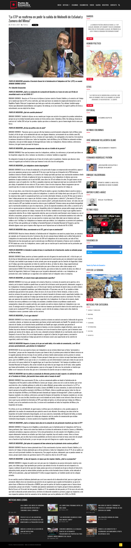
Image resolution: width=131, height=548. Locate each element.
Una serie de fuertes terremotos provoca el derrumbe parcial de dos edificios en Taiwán (110, 507)
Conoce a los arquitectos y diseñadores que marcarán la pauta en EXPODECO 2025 (110, 531)
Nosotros (105, 5)
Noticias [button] (66, 5)
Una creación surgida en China (108, 517)
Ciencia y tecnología (94, 310)
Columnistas (84, 5)
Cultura (90, 331)
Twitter (90, 252)
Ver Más (90, 38)
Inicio (60, 5)
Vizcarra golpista (105, 118)
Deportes (90, 335)
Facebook (90, 247)
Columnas (75, 5)
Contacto (113, 5)
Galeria (98, 5)
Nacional (90, 314)
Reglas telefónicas (105, 200)
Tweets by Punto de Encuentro (95, 265)
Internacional (92, 327)
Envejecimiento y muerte (107, 148)
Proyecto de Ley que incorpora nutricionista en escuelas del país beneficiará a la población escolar (31, 519)
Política (25, 24)
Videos (92, 5)
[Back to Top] (120, 544)
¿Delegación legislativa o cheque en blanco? (107, 166)
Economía (91, 323)
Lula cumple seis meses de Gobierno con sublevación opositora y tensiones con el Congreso (32, 507)
